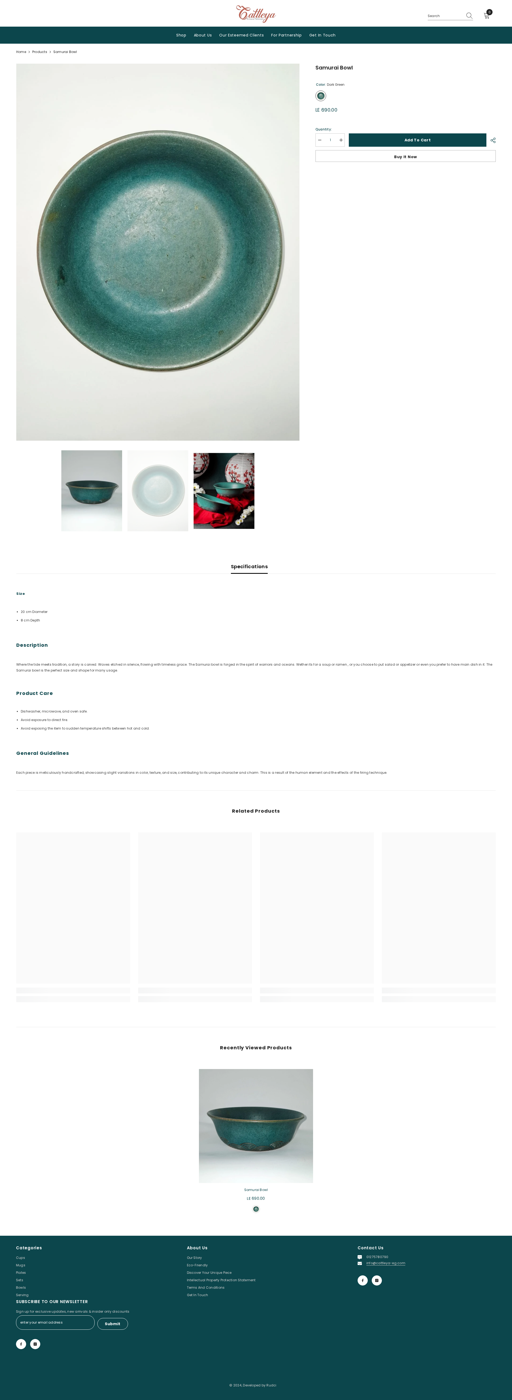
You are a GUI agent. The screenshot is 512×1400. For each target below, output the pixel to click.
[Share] (491, 140)
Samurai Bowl (256, 1190)
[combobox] (445, 16)
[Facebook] (363, 1280)
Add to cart (418, 140)
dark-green (256, 1209)
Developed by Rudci (259, 1385)
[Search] (450, 16)
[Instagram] (377, 1280)
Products (39, 52)
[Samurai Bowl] (256, 1126)
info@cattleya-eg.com (385, 1263)
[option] (157, 252)
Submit (113, 1324)
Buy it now (405, 156)
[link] (73, 990)
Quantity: (323, 129)
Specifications (249, 566)
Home (21, 52)
